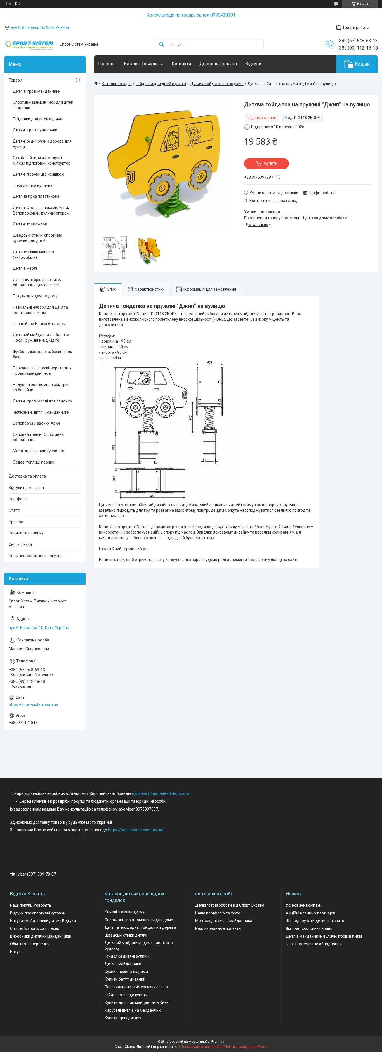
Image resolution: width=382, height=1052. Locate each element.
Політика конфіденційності (246, 1047)
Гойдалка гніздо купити (126, 995)
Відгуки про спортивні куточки (37, 913)
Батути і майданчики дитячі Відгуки (43, 920)
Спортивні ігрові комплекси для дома (139, 920)
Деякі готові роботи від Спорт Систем (229, 905)
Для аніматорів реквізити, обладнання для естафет (37, 282)
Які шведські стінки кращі (309, 928)
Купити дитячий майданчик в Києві (137, 1002)
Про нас (16, 522)
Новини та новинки (26, 533)
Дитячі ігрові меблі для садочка (42, 401)
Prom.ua (217, 1042)
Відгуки (253, 63)
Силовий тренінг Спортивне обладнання (38, 437)
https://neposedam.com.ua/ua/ (136, 830)
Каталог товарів (117, 84)
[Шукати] (162, 44)
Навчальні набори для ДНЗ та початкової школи (40, 310)
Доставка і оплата (218, 63)
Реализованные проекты (218, 928)
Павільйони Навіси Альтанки (39, 324)
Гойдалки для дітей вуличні (161, 84)
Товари (15, 80)
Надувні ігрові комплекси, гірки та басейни (41, 387)
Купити (270, 163)
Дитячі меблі (25, 268)
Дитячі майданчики (123, 964)
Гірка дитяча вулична (33, 185)
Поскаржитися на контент (201, 1047)
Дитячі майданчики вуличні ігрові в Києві (324, 936)
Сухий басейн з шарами (126, 971)
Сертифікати (20, 544)
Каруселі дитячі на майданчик (133, 1010)
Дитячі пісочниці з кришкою (38, 174)
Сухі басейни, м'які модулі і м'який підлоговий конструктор (41, 160)
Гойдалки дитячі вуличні (127, 956)
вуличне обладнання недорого (160, 793)
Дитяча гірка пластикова (36, 196)
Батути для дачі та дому (35, 296)
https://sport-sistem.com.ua (33, 704)
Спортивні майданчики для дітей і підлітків (43, 105)
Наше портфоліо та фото (217, 913)
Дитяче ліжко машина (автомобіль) (33, 255)
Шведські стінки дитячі (126, 935)
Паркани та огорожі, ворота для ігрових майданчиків (42, 371)
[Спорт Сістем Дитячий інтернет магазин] (29, 44)
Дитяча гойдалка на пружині (217, 84)
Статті (14, 510)
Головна (106, 63)
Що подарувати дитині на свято (315, 920)
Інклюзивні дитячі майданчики (41, 412)
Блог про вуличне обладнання (314, 944)
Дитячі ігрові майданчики (36, 91)
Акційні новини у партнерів (310, 913)
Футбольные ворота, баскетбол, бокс (42, 354)
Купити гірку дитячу (123, 1018)
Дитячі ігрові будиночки (35, 130)
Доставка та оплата (27, 476)
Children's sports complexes (34, 928)
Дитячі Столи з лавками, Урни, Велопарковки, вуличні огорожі (41, 210)
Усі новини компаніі (304, 905)
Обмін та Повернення (29, 944)
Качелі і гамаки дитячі (125, 912)
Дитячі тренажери (30, 224)
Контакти (181, 63)
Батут (15, 951)
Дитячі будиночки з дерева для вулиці (42, 144)
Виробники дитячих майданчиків (40, 936)
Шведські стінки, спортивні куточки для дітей (37, 238)
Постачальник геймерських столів (136, 987)
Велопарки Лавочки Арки (36, 423)
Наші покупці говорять (30, 905)
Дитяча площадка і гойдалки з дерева (140, 927)
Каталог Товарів (141, 63)
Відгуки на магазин (26, 487)
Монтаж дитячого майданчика (223, 920)
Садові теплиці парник (33, 462)
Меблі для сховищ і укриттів (38, 451)
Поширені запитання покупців (36, 555)
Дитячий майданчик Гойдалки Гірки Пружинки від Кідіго (41, 337)
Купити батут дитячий (125, 979)
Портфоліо (18, 499)
